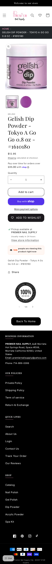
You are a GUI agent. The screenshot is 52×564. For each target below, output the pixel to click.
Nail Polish (11, 492)
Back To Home (26, 321)
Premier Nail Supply (22, 560)
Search (9, 426)
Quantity (12, 173)
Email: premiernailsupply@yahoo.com (26, 357)
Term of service (14, 397)
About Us (11, 433)
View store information (25, 240)
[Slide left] (19, 307)
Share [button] (15, 272)
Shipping (12, 158)
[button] (4, 15)
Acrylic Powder (14, 514)
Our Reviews (13, 463)
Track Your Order (16, 455)
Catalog (10, 484)
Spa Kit (9, 521)
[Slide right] (33, 307)
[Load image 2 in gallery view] (26, 102)
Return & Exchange (17, 404)
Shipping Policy (14, 390)
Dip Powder (12, 506)
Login (8, 441)
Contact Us (12, 448)
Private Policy (13, 382)
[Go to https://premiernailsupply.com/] (20, 15)
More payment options (26, 209)
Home (5, 28)
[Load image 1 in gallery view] (12, 102)
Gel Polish (11, 499)
